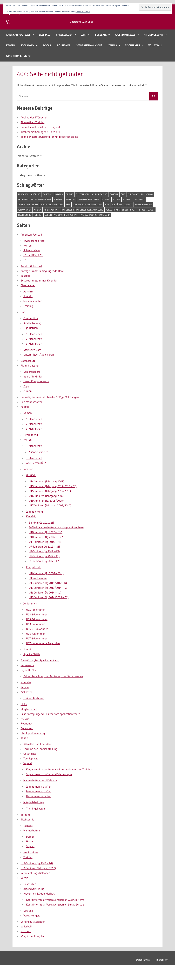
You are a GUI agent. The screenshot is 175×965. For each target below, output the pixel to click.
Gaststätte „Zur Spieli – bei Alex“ (40, 660)
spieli (125, 209)
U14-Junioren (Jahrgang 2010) (38, 868)
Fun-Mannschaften (32, 402)
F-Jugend (58, 199)
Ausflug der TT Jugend (34, 117)
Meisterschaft (52, 209)
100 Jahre (23, 194)
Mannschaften (31, 830)
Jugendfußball (125, 34)
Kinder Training (32, 323)
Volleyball (155, 45)
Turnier (37, 214)
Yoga (26, 386)
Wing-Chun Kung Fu (18, 56)
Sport (133, 209)
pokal (109, 209)
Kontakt (28, 296)
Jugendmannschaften (38, 786)
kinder (37, 209)
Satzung (28, 910)
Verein (24, 877)
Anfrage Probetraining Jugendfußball (42, 271)
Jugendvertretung (33, 888)
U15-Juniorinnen (35, 633)
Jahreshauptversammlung (87, 204)
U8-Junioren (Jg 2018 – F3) (44, 551)
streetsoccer (146, 209)
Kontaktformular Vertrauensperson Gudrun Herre (55, 899)
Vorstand (104, 214)
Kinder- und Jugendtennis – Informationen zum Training (59, 769)
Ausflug (35, 194)
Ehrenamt (133, 194)
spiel (116, 209)
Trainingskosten (35, 808)
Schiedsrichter (31, 250)
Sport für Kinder (32, 376)
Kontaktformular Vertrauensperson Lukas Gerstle (55, 904)
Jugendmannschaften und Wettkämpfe (49, 774)
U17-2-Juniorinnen (37, 638)
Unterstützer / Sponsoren (38, 354)
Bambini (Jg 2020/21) (41, 522)
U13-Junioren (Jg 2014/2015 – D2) (49, 597)
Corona (114, 194)
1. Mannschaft (34, 334)
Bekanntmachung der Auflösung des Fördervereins (53, 676)
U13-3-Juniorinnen (37, 619)
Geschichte (29, 753)
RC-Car (47, 45)
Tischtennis (132, 45)
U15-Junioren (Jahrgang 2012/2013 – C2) (53, 486)
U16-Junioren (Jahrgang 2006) (46, 496)
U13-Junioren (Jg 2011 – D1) (37, 863)
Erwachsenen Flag (34, 240)
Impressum (27, 665)
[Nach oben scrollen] (167, 957)
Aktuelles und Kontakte (37, 744)
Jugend (128, 204)
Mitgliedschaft (29, 709)
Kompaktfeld (33, 567)
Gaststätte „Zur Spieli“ (82, 21)
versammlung (89, 214)
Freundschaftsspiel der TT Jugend (40, 127)
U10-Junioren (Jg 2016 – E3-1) (46, 573)
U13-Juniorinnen (35, 624)
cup (123, 194)
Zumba (27, 391)
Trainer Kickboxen (33, 698)
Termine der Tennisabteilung (40, 749)
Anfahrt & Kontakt (31, 266)
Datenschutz (28, 360)
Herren (27, 245)
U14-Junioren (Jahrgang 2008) (46, 481)
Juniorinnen (24, 209)
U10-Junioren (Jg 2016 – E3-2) (46, 537)
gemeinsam (24, 204)
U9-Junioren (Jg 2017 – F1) (44, 556)
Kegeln (10, 45)
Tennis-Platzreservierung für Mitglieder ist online (49, 136)
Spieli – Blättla (31, 654)
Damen (27, 413)
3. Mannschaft (34, 343)
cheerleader (83, 194)
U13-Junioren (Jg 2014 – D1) (45, 592)
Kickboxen (27, 45)
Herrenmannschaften (38, 796)
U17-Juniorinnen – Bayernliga (43, 643)
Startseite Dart (32, 349)
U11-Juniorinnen (35, 609)
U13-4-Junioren (38, 578)
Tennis (113, 45)
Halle (35, 204)
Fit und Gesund (153, 34)
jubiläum (117, 204)
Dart (84, 34)
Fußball (100, 34)
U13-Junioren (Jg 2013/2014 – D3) (48, 587)
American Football (18, 34)
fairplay (70, 199)
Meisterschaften (32, 301)
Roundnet (63, 45)
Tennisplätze (30, 758)
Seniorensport (31, 371)
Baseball (44, 34)
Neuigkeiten (30, 852)
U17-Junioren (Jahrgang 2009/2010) (50, 505)
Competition (30, 318)
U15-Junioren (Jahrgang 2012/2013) (50, 491)
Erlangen (23, 199)
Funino (106, 199)
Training (28, 306)
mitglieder (68, 209)
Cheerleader (64, 34)
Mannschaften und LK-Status (40, 780)
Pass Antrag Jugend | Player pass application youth (50, 714)
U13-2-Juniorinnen (37, 614)
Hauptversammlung (52, 204)
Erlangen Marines (41, 199)
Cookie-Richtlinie (83, 11)
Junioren (28, 469)
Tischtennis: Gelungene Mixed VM (40, 132)
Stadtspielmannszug (89, 45)
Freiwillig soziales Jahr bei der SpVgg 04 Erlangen (50, 397)
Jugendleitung (34, 511)
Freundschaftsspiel (88, 199)
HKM (68, 204)
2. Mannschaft (34, 338)
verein (48, 214)
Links (24, 704)
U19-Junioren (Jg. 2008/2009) (46, 500)
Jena (107, 204)
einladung (147, 194)
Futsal (116, 199)
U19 (25, 260)
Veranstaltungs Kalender (35, 873)
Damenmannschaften (38, 791)
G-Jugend (140, 199)
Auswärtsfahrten (38, 452)
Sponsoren (27, 728)
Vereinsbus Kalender (33, 921)
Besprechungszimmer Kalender (39, 280)
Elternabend (30, 434)
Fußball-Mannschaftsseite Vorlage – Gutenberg (56, 527)
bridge (69, 194)
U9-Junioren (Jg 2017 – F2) (44, 561)
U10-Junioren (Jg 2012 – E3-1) (46, 532)
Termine (25, 814)
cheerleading (99, 194)
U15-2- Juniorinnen (37, 629)
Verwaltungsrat (32, 915)
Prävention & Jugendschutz (39, 893)
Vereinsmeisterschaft (66, 214)
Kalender (26, 682)
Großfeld (31, 475)
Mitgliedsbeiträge (33, 802)
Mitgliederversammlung (89, 209)
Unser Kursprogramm (36, 381)
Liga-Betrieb (30, 327)
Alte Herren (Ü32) (36, 463)
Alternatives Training (33, 122)
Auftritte (28, 291)
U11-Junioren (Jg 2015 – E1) (45, 541)
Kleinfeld (31, 516)
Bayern (59, 194)
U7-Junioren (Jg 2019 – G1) (44, 546)
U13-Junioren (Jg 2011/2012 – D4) (48, 583)
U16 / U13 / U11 (33, 255)
